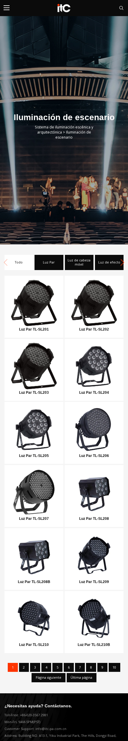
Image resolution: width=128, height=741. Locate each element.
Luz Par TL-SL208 (94, 519)
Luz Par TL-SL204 (94, 392)
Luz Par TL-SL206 (94, 456)
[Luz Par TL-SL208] (94, 490)
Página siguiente (48, 677)
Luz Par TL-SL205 (34, 456)
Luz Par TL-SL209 (94, 582)
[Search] (119, 8)
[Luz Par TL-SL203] (33, 364)
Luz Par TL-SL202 (94, 329)
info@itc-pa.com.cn (50, 729)
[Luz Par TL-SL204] (94, 364)
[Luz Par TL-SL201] (33, 301)
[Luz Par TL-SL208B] (33, 553)
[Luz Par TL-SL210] (33, 616)
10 (114, 667)
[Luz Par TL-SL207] (33, 490)
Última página (81, 677)
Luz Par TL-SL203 (34, 392)
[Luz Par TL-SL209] (94, 553)
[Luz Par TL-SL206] (94, 427)
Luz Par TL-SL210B (94, 645)
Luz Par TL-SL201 (34, 329)
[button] (122, 262)
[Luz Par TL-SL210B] (94, 616)
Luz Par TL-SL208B (34, 582)
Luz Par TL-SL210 (34, 645)
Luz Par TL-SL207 (34, 519)
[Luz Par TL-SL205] (33, 427)
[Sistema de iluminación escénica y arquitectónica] (64, 8)
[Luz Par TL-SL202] (94, 301)
